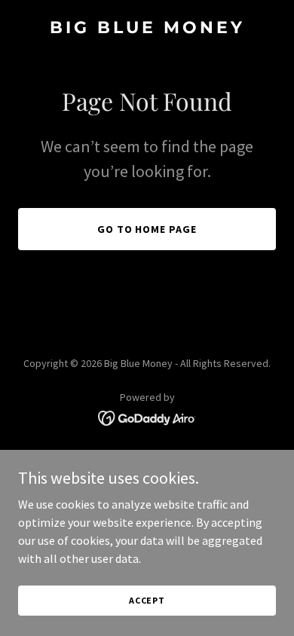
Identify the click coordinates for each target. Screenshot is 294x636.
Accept (147, 600)
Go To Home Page (147, 229)
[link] (147, 28)
